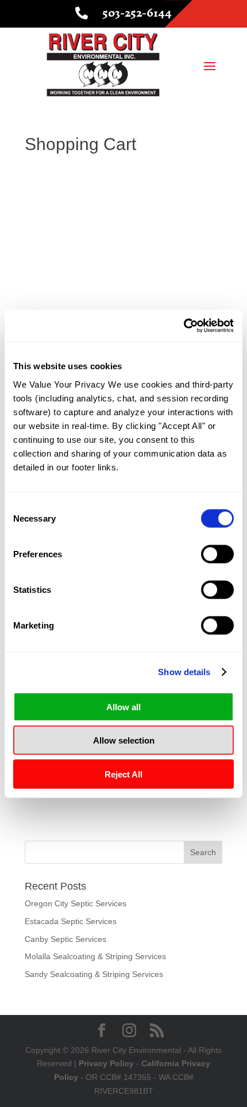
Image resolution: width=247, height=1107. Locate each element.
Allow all (123, 706)
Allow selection (124, 740)
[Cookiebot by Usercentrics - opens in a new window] (183, 325)
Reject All (123, 774)
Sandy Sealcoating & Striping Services (94, 974)
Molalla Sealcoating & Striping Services (95, 956)
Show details (184, 672)
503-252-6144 (137, 13)
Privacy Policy (106, 1063)
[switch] (217, 554)
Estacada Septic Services (71, 921)
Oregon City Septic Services (75, 903)
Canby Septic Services (65, 939)
